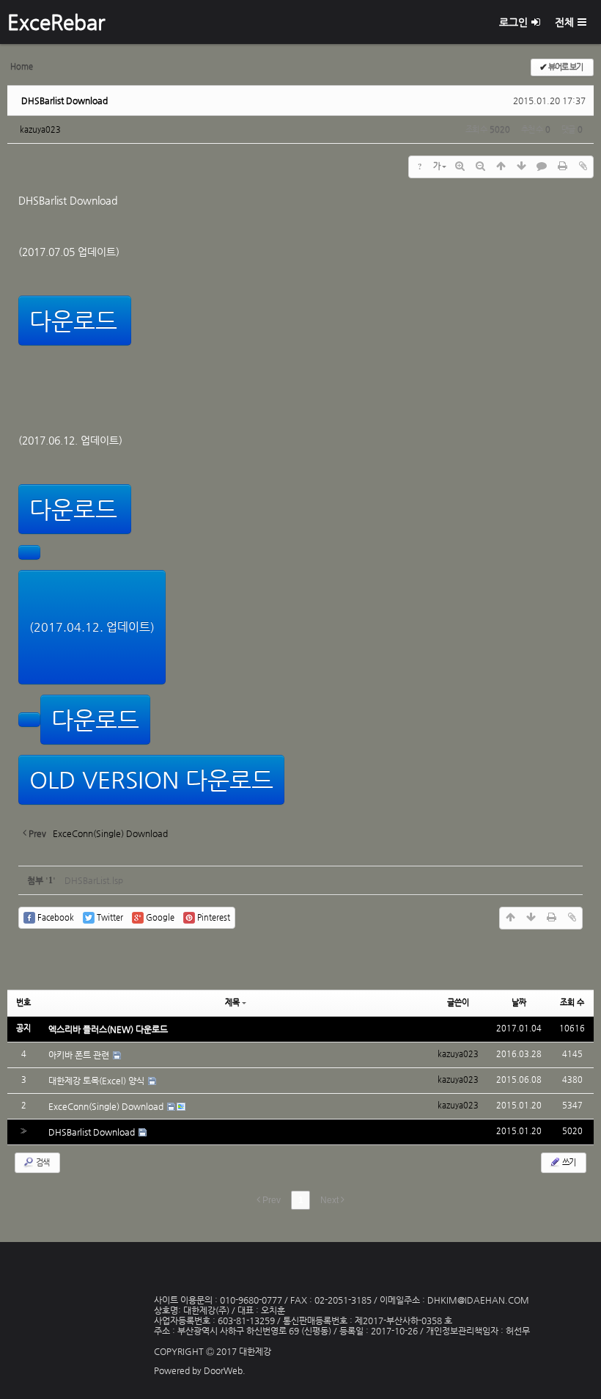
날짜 (519, 1002)
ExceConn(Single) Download (107, 1106)
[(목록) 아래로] (521, 167)
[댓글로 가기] (541, 167)
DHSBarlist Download (64, 100)
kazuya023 (40, 129)
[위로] (500, 167)
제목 (232, 1002)
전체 (564, 22)
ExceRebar (56, 22)
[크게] (459, 167)
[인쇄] (562, 167)
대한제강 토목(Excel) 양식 (97, 1080)
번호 (23, 1002)
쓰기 (568, 1162)
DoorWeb (223, 1370)
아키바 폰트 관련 (79, 1055)
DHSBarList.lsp (93, 880)
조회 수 (572, 1002)
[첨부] (582, 167)
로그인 (513, 22)
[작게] (480, 167)
